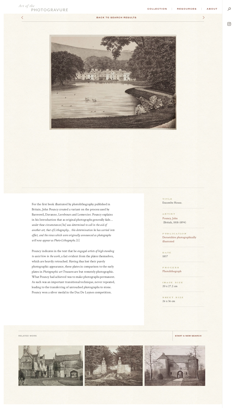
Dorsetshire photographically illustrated (179, 239)
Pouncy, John (170, 218)
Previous (29, 17)
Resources (187, 9)
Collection (157, 9)
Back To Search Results (116, 17)
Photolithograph (171, 271)
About (212, 9)
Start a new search (188, 336)
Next (200, 17)
